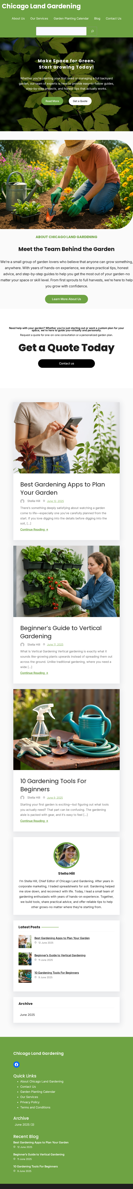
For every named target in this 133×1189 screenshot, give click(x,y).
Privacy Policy (29, 1102)
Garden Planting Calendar (37, 1091)
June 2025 (27, 1015)
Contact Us (28, 1086)
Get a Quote (80, 101)
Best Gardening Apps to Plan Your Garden (62, 488)
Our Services (29, 1097)
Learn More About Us (66, 299)
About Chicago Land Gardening (41, 1081)
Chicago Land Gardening (41, 6)
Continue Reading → (34, 529)
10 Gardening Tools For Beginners (53, 785)
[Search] (92, 31)
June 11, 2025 (55, 644)
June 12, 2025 (55, 501)
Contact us (66, 363)
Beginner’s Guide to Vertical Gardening (61, 632)
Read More (52, 101)
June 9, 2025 (55, 797)
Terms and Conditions (35, 1107)
